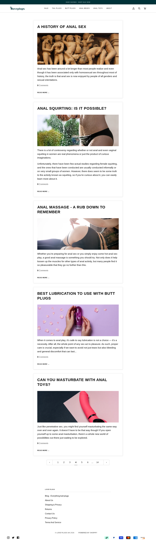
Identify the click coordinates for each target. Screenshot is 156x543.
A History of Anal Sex (61, 27)
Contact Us (50, 514)
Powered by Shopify (87, 533)
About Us (49, 500)
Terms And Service (53, 522)
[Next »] (106, 462)
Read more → (43, 92)
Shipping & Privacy (53, 505)
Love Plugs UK (63, 533)
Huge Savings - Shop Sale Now (78, 2)
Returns (48, 509)
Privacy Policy (51, 518)
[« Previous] (50, 462)
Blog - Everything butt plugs (57, 496)
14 (97, 462)
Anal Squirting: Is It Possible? (72, 108)
